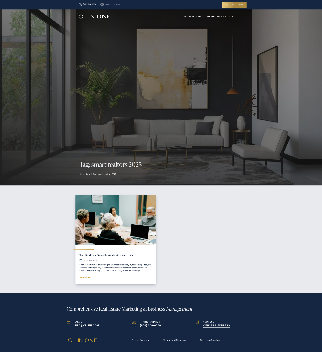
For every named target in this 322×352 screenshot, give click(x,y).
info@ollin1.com (86, 325)
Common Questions (210, 340)
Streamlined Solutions (220, 16)
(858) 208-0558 (150, 325)
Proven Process (193, 16)
